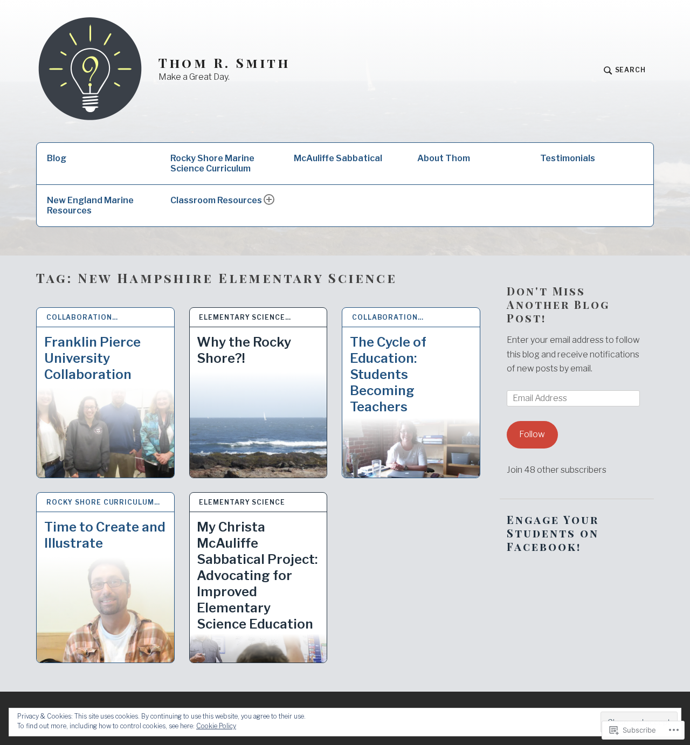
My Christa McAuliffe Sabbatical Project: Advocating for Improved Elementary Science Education (257, 575)
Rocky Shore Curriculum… (103, 502)
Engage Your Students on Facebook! (553, 533)
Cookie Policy (216, 726)
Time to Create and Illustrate (104, 535)
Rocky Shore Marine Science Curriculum (212, 163)
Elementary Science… (245, 317)
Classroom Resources (216, 200)
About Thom (443, 158)
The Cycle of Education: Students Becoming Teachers (388, 374)
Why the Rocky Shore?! (244, 350)
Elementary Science (242, 502)
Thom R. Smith (224, 63)
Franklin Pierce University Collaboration (92, 358)
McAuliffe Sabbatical (338, 158)
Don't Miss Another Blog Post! (558, 304)
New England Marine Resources (90, 205)
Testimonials (567, 158)
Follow (532, 434)
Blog (56, 158)
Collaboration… (82, 317)
